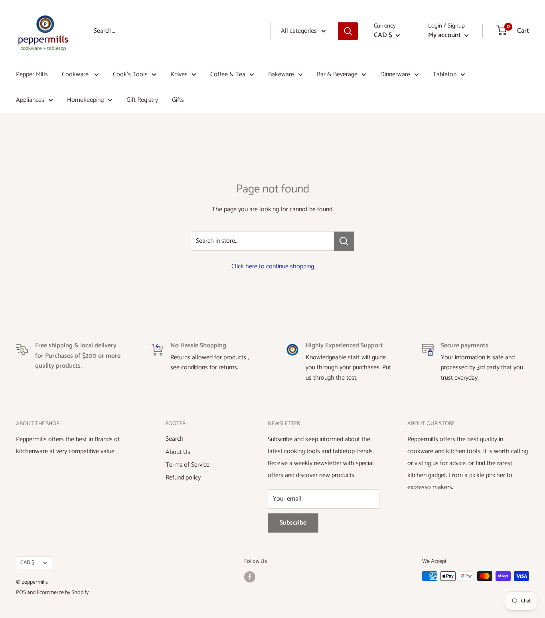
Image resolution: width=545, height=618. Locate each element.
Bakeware (281, 74)
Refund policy (183, 477)
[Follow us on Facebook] (249, 576)
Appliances (30, 100)
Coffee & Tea (227, 74)
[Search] (348, 31)
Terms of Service (187, 465)
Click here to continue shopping (272, 266)
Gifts (178, 100)
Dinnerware (395, 74)
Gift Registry (142, 100)
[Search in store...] (344, 241)
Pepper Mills (32, 74)
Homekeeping (85, 100)
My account (445, 35)
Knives (179, 74)
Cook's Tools (130, 74)
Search (175, 439)
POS (21, 592)
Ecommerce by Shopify (63, 592)
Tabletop (444, 74)
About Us (178, 452)
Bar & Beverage (337, 74)
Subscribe (293, 522)
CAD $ (27, 562)
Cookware (76, 74)
